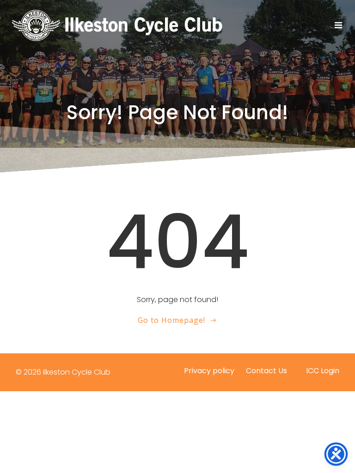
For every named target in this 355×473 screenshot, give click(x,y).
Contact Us (266, 370)
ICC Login (322, 370)
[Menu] (337, 25)
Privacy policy (209, 370)
